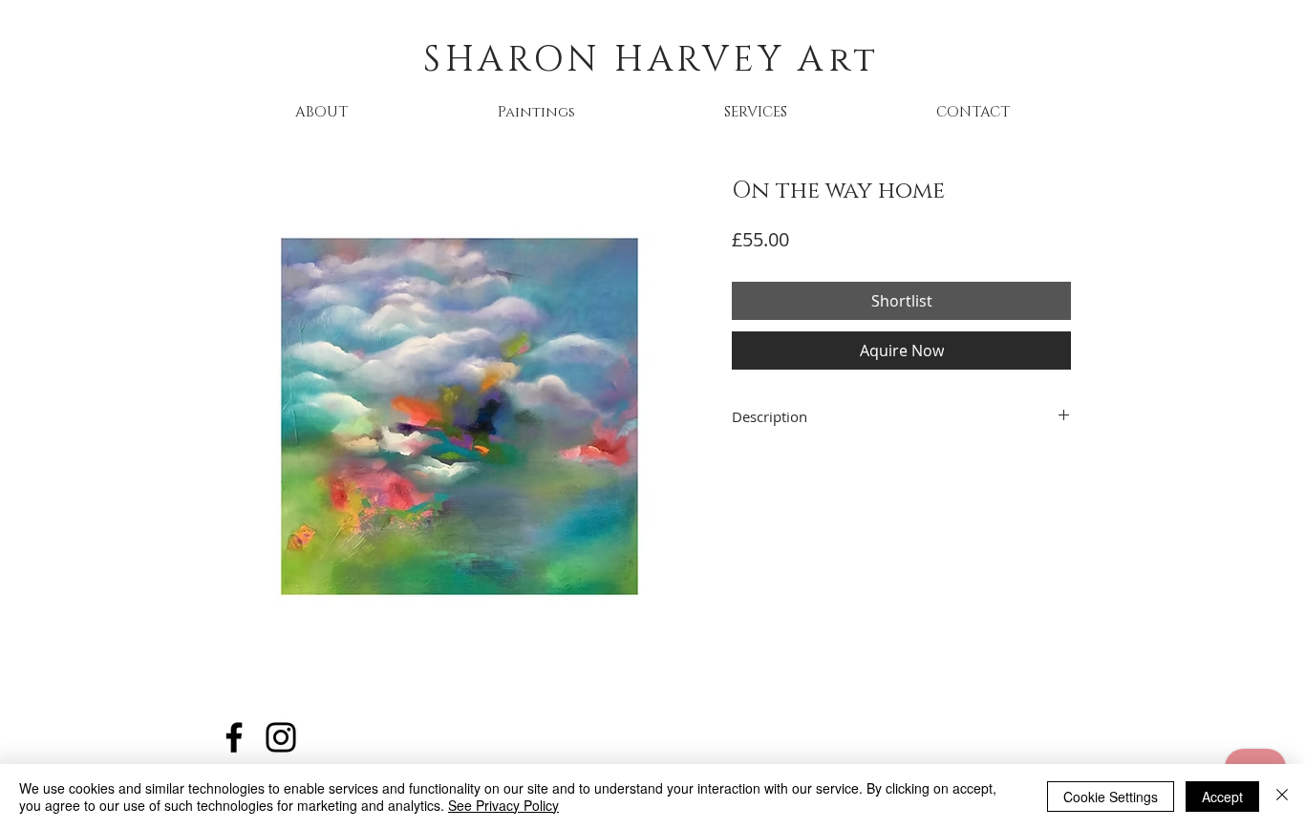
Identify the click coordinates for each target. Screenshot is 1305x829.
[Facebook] (234, 737)
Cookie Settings (1110, 796)
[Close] (1282, 796)
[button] (536, 112)
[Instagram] (281, 737)
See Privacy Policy (503, 805)
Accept (1222, 796)
